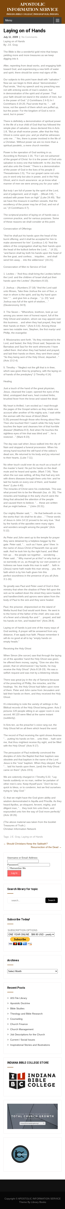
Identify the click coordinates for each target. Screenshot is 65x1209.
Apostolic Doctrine (20, 1003)
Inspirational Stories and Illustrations (30, 1044)
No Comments (29, 37)
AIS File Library (18, 998)
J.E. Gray (15, 836)
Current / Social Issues (22, 1039)
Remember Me (18, 868)
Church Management (21, 1029)
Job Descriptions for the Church (27, 1034)
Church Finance (19, 1024)
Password (12, 864)
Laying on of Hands (32, 836)
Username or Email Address (22, 857)
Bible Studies (17, 1008)
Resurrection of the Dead (46, 847)
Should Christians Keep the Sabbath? (25, 843)
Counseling (16, 1018)
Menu (8, 20)
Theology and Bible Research (26, 1013)
